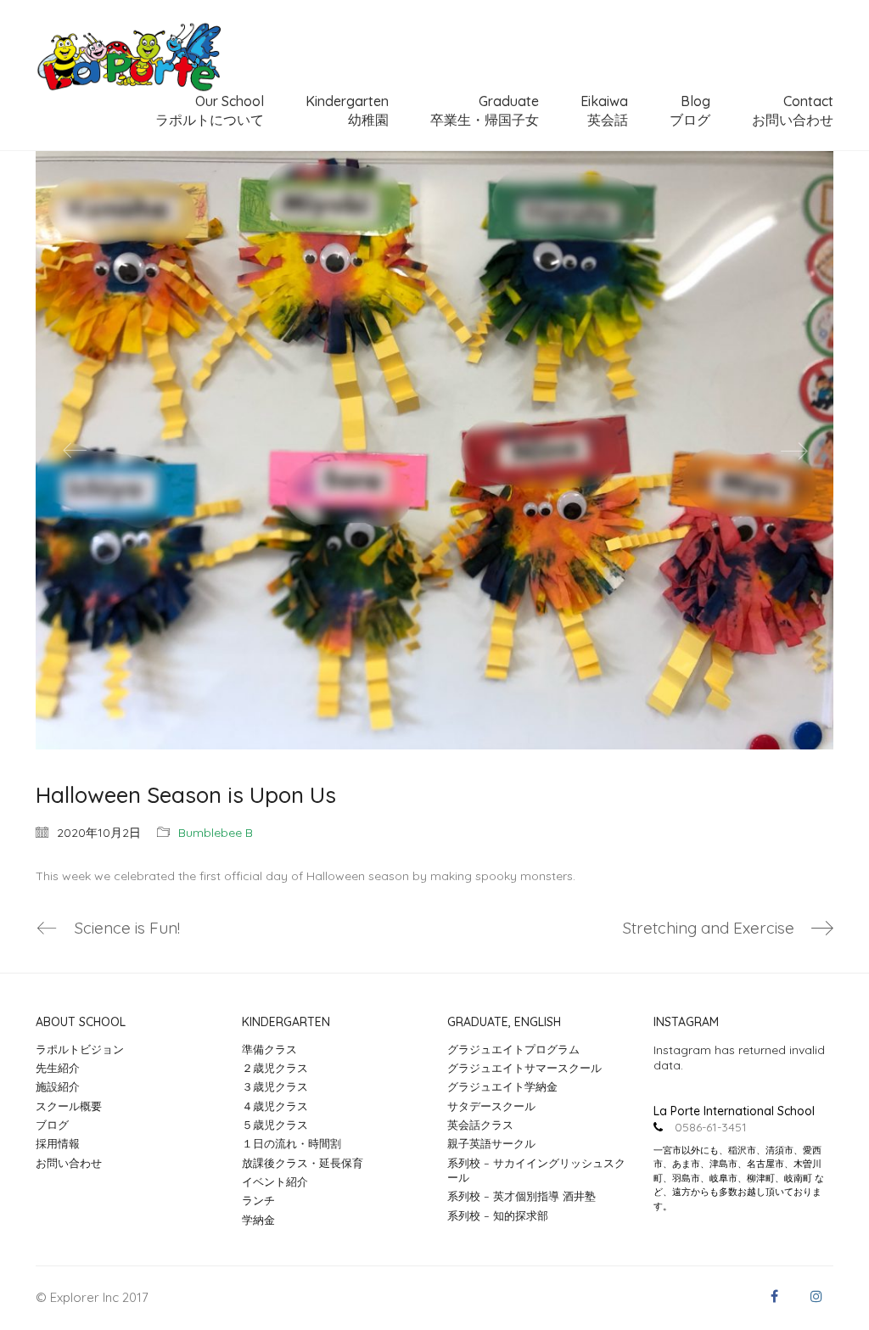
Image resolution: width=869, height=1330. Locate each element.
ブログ (52, 1124)
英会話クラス (480, 1124)
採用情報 (58, 1143)
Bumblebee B (215, 832)
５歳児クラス (275, 1124)
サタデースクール (491, 1106)
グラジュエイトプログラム (513, 1049)
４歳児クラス (275, 1106)
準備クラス (269, 1049)
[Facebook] (774, 1296)
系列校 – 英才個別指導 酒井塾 (521, 1196)
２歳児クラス (275, 1068)
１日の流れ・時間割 (291, 1143)
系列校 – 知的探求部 (497, 1215)
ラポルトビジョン (80, 1049)
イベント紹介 (275, 1181)
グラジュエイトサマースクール (524, 1068)
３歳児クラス (275, 1086)
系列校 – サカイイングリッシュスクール (536, 1170)
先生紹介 (58, 1068)
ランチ (258, 1200)
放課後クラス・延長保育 (302, 1163)
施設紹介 (58, 1086)
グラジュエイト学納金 (502, 1086)
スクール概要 (69, 1106)
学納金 (258, 1219)
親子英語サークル (491, 1143)
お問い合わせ (69, 1163)
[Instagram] (816, 1296)
